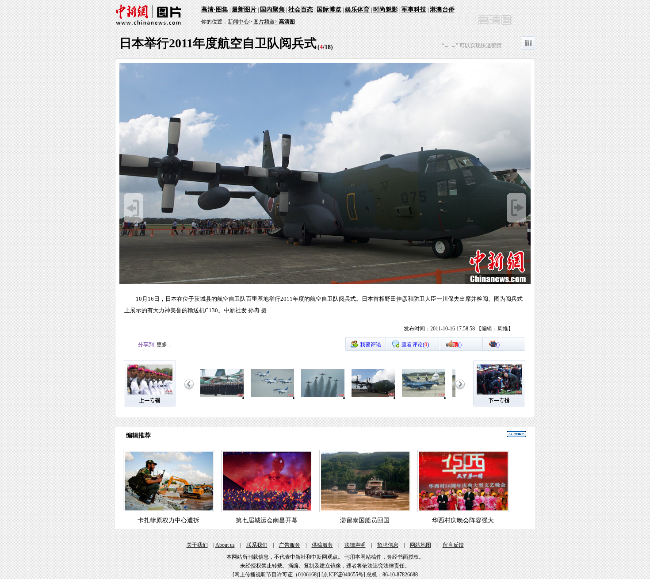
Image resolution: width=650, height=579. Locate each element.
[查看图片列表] (528, 48)
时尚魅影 (385, 9)
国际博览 (329, 9)
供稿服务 (322, 545)
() (457, 344)
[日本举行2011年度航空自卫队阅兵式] (222, 398)
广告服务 (289, 545)
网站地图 (420, 545)
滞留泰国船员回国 (365, 520)
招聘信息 (387, 545)
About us (225, 545)
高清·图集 (214, 9)
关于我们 (197, 545)
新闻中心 (238, 22)
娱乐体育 (357, 9)
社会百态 (300, 9)
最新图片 (244, 9)
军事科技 (413, 9)
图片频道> (265, 22)
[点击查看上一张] (133, 221)
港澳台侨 (442, 9)
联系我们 (257, 545)
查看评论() (415, 344)
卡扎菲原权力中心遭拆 (168, 520)
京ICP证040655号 (343, 574)
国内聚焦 (272, 9)
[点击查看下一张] (325, 283)
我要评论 (370, 344)
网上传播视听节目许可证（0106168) (276, 574)
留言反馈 (453, 545)
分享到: (146, 344)
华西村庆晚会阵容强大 (463, 520)
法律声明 (355, 545)
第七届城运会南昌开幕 (267, 520)
